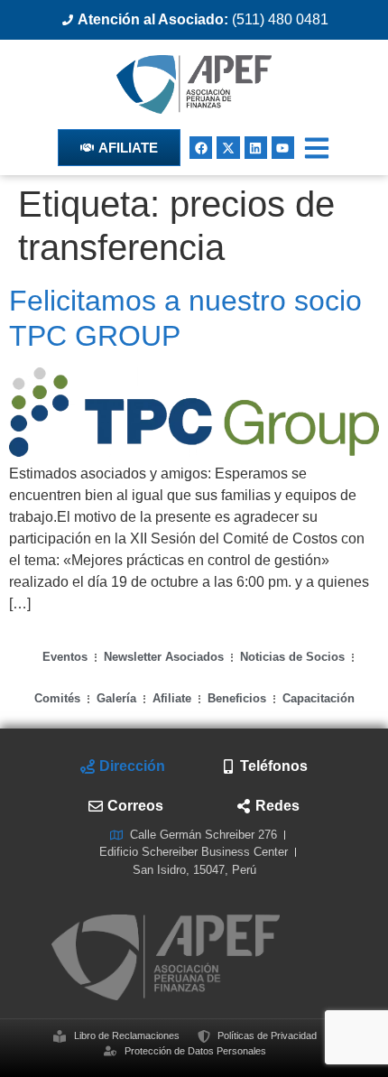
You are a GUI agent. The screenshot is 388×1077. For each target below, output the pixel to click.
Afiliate (171, 698)
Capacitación (318, 698)
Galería (116, 698)
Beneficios (237, 698)
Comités (57, 698)
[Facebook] (200, 147)
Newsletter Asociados (164, 657)
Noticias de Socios (292, 657)
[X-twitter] (228, 147)
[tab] (122, 766)
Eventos (65, 657)
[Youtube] (283, 147)
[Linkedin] (256, 147)
